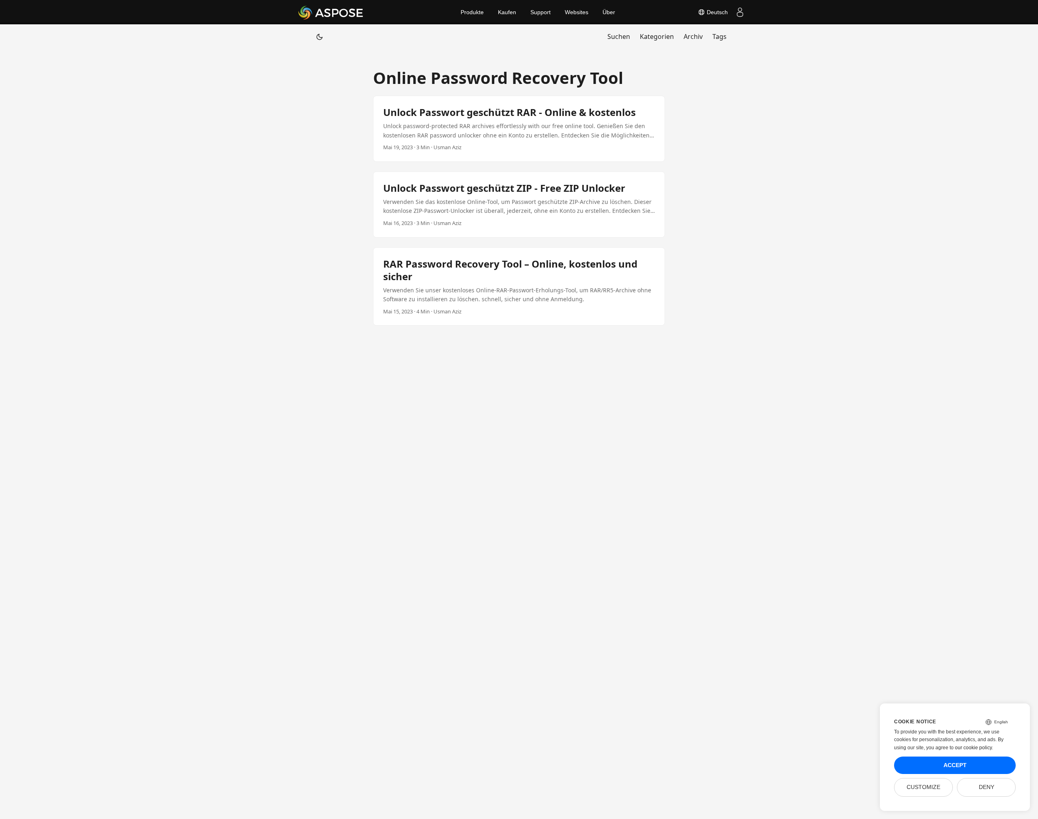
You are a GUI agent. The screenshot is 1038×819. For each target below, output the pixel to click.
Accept (955, 765)
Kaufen (507, 12)
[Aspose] (331, 12)
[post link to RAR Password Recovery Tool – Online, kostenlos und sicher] (519, 287)
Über (609, 12)
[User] (740, 12)
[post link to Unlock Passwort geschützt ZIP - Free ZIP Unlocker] (519, 204)
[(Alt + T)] (319, 36)
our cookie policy (973, 747)
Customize (923, 787)
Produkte (472, 12)
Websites (576, 12)
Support (540, 12)
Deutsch (716, 12)
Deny (986, 787)
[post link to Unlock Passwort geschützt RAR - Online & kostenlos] (519, 128)
